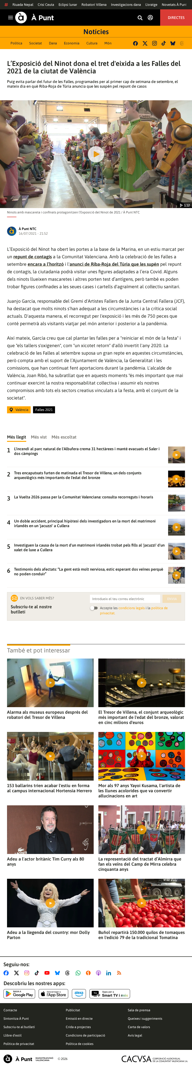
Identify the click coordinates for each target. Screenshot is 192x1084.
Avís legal (135, 1035)
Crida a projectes (78, 1027)
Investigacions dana (126, 5)
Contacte (10, 1010)
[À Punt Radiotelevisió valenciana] (28, 1059)
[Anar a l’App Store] (53, 993)
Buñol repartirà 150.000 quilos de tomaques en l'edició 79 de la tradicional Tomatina (141, 935)
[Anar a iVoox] (89, 973)
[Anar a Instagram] (27, 973)
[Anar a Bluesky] (58, 973)
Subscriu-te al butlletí (19, 1027)
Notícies (96, 32)
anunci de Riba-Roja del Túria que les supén (114, 264)
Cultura (91, 43)
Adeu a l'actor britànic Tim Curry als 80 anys (45, 861)
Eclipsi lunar (68, 5)
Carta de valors (139, 1027)
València (21, 410)
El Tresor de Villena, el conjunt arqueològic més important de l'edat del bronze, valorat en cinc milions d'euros (141, 717)
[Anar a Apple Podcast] (99, 973)
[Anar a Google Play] (19, 993)
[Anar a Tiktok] (38, 973)
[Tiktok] (164, 43)
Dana (53, 43)
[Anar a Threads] (68, 973)
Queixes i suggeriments (145, 1018)
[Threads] (182, 43)
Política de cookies (79, 1044)
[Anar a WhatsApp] (79, 973)
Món (107, 43)
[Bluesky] (172, 43)
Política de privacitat (19, 1044)
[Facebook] (135, 43)
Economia (71, 43)
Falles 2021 (44, 410)
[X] (145, 43)
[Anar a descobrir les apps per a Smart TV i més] (109, 993)
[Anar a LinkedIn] (109, 973)
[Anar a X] (17, 973)
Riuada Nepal (22, 5)
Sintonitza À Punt (16, 1018)
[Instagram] (154, 43)
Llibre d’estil (13, 1035)
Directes (176, 17)
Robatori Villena (94, 5)
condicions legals (131, 608)
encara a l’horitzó (46, 264)
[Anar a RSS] (120, 973)
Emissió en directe (79, 1018)
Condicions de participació (85, 1035)
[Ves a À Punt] (34, 17)
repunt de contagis (32, 256)
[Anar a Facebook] (7, 973)
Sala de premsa (139, 1010)
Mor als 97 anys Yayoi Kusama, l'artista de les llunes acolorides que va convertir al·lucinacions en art (139, 790)
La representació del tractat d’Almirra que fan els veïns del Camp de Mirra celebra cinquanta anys (139, 864)
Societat (35, 43)
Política (16, 43)
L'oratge (151, 5)
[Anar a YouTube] (48, 973)
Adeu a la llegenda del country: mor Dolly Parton (48, 935)
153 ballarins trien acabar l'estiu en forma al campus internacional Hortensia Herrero (49, 788)
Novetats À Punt (174, 5)
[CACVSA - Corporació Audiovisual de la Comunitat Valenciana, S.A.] (154, 1059)
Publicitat (73, 1010)
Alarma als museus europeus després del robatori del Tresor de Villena (47, 714)
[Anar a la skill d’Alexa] (79, 993)
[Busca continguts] (140, 18)
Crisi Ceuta (46, 5)
